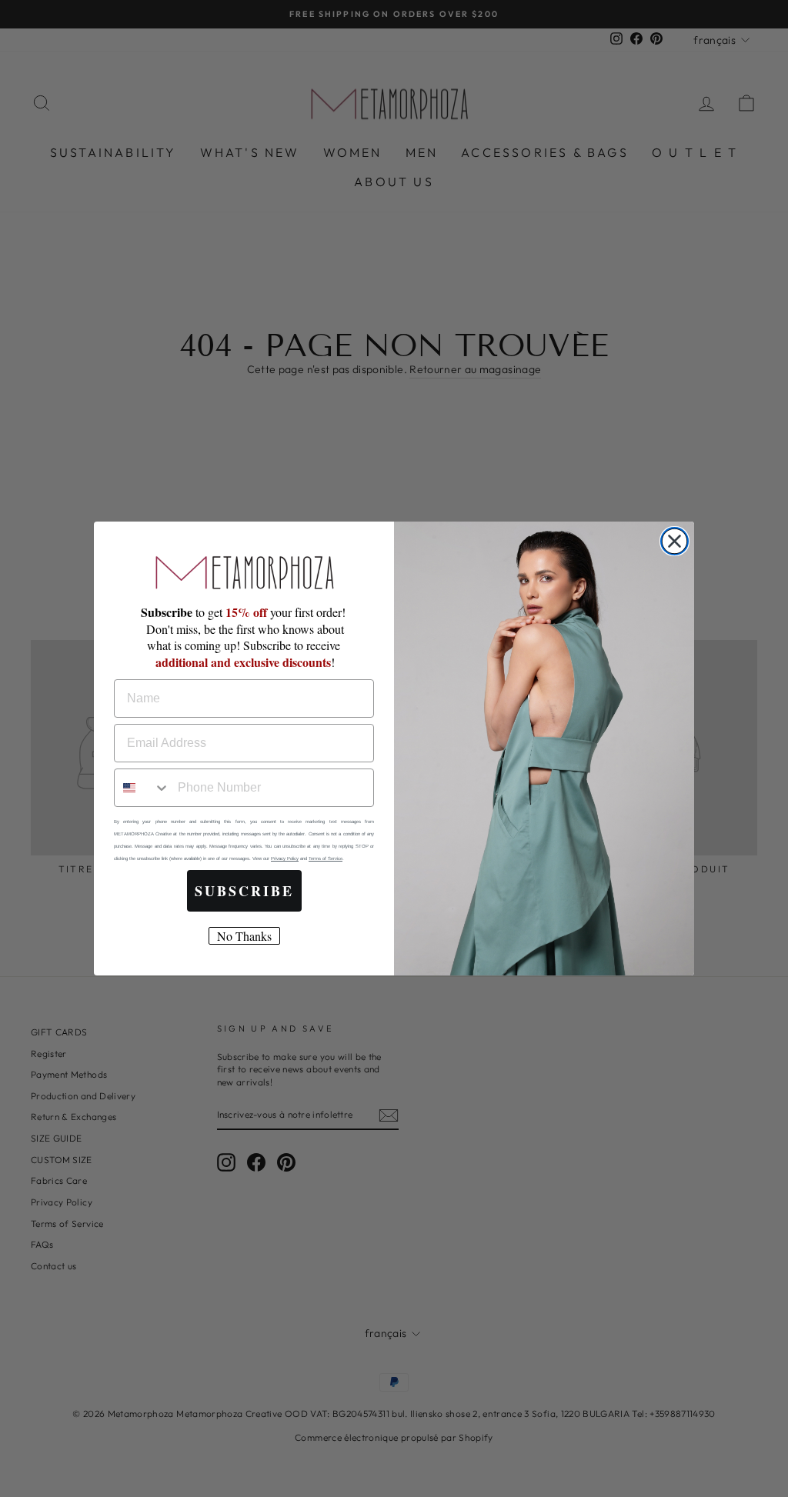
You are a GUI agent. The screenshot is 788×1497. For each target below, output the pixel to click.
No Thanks (244, 936)
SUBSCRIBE (244, 891)
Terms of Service (325, 858)
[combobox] (142, 787)
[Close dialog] (674, 541)
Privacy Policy (285, 858)
